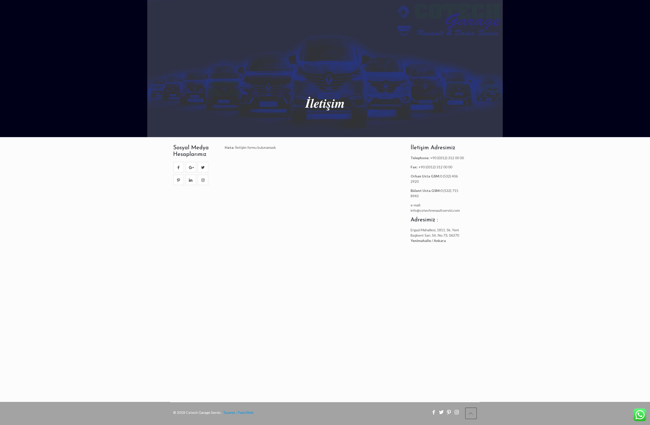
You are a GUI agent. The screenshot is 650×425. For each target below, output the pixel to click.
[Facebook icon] (434, 412)
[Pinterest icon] (449, 412)
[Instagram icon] (457, 412)
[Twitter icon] (442, 412)
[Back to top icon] (471, 413)
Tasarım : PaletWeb (238, 412)
